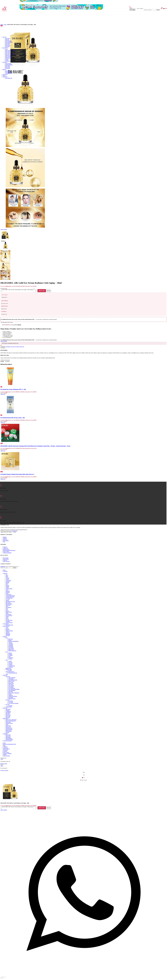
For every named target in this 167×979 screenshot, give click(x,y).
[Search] (152, 8)
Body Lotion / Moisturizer (10, 50)
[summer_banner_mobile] (39, 1)
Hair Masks (7, 43)
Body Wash (7, 51)
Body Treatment (8, 56)
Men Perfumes (8, 63)
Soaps (6, 49)
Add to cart (42, 807)
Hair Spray (7, 46)
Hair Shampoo (8, 40)
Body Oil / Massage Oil (10, 53)
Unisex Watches (8, 73)
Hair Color (7, 44)
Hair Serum (7, 38)
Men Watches (8, 70)
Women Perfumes (9, 64)
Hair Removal (8, 60)
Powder (6, 59)
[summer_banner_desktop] (61, 9)
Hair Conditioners (9, 42)
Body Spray (7, 67)
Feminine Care (8, 57)
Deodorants (7, 68)
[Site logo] (4, 11)
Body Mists (7, 65)
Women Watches (8, 72)
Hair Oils (7, 39)
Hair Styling (7, 45)
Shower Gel (7, 58)
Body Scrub (7, 52)
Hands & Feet (8, 55)
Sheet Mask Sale (8, 78)
